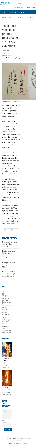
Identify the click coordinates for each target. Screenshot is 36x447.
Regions (25, 17)
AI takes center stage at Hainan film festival (6, 320)
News (23, 12)
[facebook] (13, 58)
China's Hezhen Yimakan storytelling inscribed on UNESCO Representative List (7, 298)
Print (9, 58)
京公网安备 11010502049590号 (19, 443)
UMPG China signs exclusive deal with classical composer (6, 330)
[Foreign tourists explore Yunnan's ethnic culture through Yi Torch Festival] (7, 378)
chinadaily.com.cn (17, 7)
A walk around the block (10, 258)
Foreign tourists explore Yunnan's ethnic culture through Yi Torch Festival (6, 392)
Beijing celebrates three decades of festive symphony (6, 310)
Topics (15, 17)
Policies (13, 12)
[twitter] (16, 58)
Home (4, 12)
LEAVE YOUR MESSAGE (6, 403)
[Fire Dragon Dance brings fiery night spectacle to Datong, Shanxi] (7, 349)
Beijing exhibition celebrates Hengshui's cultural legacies (10, 274)
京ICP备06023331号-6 (18, 441)
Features (6, 338)
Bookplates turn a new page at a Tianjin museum (10, 244)
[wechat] (19, 58)
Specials (5, 17)
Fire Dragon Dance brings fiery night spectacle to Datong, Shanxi (6, 364)
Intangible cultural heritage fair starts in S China (10, 265)
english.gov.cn (31, 7)
